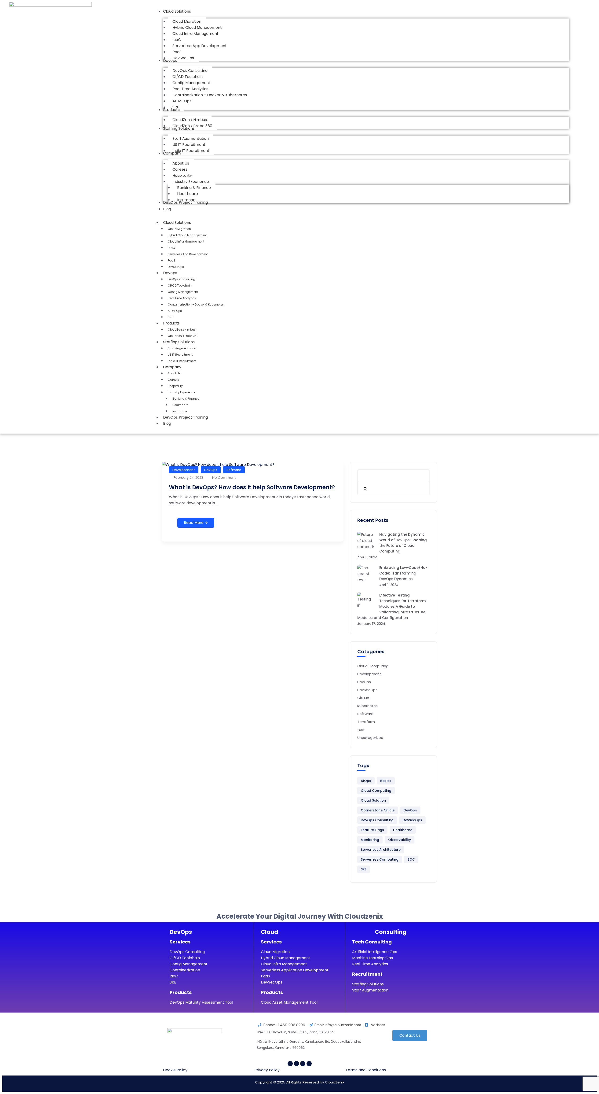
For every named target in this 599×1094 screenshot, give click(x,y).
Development (183, 470)
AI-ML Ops (175, 311)
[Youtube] (296, 1063)
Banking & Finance (185, 399)
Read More (193, 522)
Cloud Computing (372, 665)
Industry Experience (181, 392)
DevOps (210, 470)
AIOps (366, 780)
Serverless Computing (379, 859)
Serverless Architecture (381, 849)
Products (171, 323)
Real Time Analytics (182, 298)
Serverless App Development (188, 254)
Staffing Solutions (179, 342)
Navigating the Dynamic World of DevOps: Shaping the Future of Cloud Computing (403, 543)
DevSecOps (176, 267)
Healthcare (180, 405)
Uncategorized (370, 737)
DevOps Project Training (185, 417)
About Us (174, 373)
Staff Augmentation (182, 348)
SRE (170, 317)
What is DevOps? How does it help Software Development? (252, 487)
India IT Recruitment (182, 361)
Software (233, 470)
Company (172, 367)
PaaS (171, 260)
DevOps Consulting (181, 279)
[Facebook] (290, 1063)
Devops (170, 273)
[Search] (365, 488)
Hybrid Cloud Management (187, 235)
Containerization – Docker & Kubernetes (196, 304)
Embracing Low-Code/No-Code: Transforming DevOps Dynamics (403, 573)
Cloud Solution (373, 800)
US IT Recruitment (180, 355)
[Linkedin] (302, 1063)
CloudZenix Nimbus (182, 330)
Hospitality (175, 386)
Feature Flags (372, 830)
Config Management (183, 292)
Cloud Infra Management (186, 241)
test (361, 729)
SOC (411, 859)
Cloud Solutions (177, 222)
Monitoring (370, 839)
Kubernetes (367, 705)
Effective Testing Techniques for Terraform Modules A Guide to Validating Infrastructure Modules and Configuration (391, 606)
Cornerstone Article (377, 810)
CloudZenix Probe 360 (183, 336)
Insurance (179, 411)
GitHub (363, 697)
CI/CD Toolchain (180, 285)
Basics (385, 780)
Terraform (366, 721)
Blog (167, 423)
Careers (173, 380)
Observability (399, 839)
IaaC (171, 248)
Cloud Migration (179, 229)
